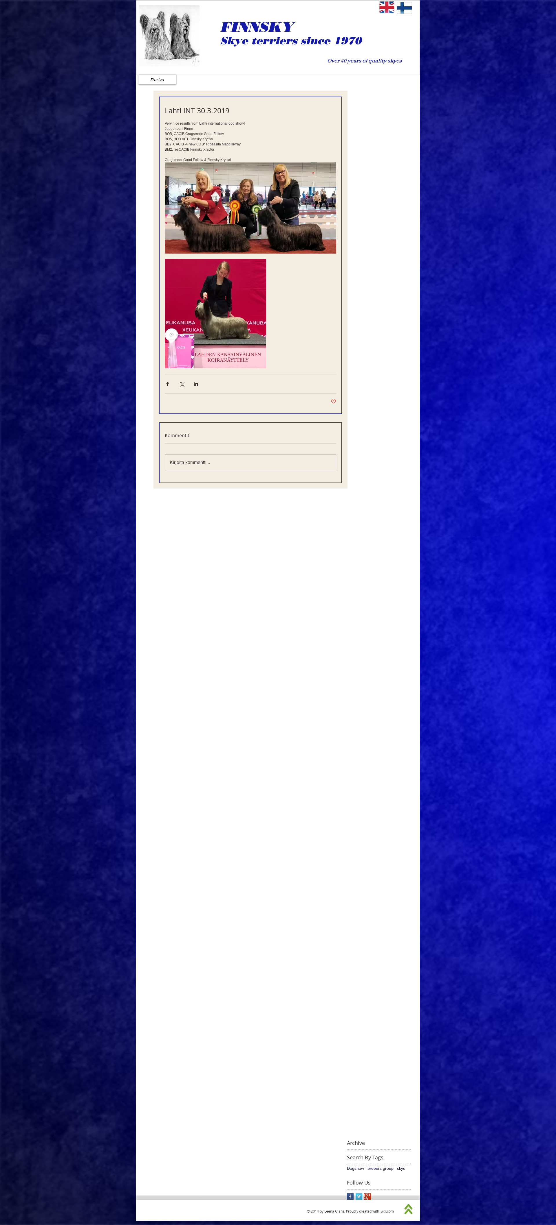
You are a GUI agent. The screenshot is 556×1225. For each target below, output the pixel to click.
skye (401, 1168)
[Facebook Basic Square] (350, 1196)
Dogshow (355, 1168)
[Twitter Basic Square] (359, 1196)
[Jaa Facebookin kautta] (167, 384)
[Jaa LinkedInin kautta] (196, 384)
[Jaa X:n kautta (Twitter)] (181, 384)
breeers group (380, 1168)
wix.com (387, 1211)
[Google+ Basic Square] (367, 1196)
